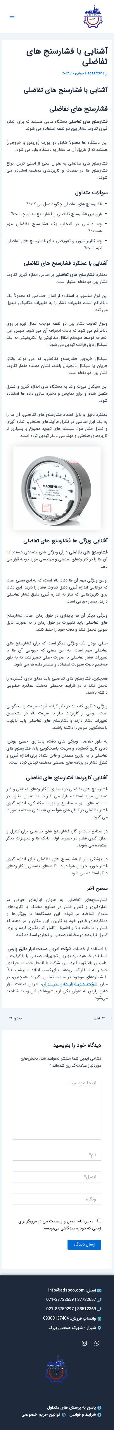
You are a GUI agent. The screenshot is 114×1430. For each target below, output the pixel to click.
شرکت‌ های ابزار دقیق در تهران (69, 984)
